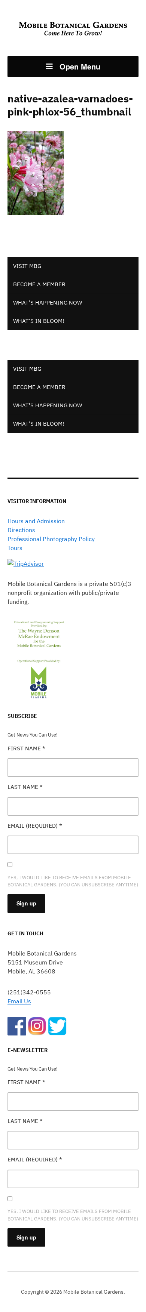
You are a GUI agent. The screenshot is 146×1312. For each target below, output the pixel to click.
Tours (14, 548)
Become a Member (39, 284)
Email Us (19, 1001)
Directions (21, 530)
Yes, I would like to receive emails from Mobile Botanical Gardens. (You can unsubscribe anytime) (72, 881)
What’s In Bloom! (38, 320)
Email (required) (34, 825)
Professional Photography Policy (51, 539)
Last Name (25, 786)
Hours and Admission (36, 521)
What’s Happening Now (47, 302)
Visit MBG (27, 265)
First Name (26, 748)
